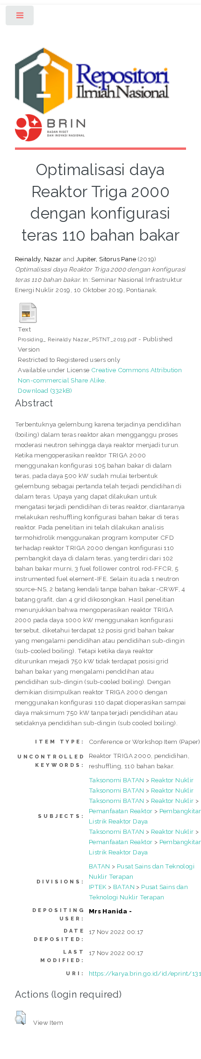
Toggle (20, 17)
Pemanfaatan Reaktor (121, 811)
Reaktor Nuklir (172, 780)
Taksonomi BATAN (116, 780)
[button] (20, 1018)
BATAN (99, 866)
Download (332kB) (45, 390)
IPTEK (98, 886)
